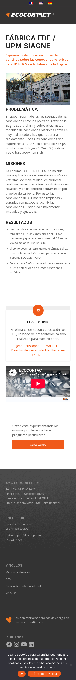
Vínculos (11, 593)
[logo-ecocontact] (31, 15)
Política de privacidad (44, 673)
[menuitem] (64, 15)
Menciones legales (18, 572)
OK (22, 673)
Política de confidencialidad (23, 586)
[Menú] (64, 15)
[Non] (71, 665)
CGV (8, 579)
